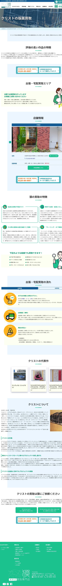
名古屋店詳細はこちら (38, 167)
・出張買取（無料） (19, 547)
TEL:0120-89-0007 (30, 158)
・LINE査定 (17, 565)
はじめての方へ (4, 545)
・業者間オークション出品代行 (21, 553)
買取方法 (16, 545)
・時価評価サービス (19, 555)
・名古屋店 (37, 551)
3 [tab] (39, 172)
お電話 (23, 298)
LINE (31, 298)
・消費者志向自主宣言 (51, 551)
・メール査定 (17, 563)
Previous (10, 142)
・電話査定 (17, 561)
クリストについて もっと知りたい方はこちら (26, 510)
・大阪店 (37, 549)
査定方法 (16, 558)
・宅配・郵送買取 (18, 551)
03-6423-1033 (51, 577)
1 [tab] (37, 172)
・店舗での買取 (18, 549)
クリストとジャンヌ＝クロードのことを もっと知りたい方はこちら (49, 510)
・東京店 (37, 547)
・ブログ (2, 549)
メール (27, 298)
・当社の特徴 (49, 547)
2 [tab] (38, 172)
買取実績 (24, 6)
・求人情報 (48, 549)
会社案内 (48, 545)
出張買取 (20, 288)
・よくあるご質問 (4, 547)
